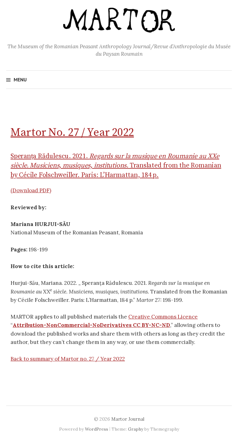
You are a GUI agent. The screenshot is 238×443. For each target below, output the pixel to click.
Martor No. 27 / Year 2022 (72, 133)
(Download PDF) (31, 190)
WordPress (96, 429)
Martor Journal (127, 419)
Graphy (135, 429)
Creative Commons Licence (163, 316)
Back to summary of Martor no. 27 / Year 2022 (68, 358)
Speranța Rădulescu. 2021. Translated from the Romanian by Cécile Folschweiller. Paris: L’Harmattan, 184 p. (116, 165)
